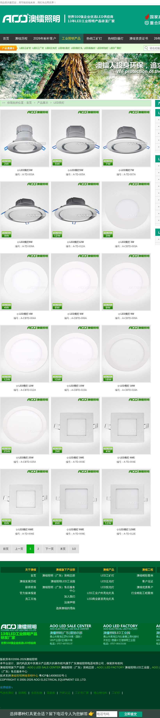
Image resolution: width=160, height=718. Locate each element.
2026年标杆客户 (44, 38)
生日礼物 (36, 692)
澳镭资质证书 (138, 38)
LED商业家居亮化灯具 (100, 598)
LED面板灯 (90, 48)
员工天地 (30, 598)
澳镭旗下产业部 (65, 569)
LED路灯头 (77, 48)
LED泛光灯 (51, 48)
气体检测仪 (7, 692)
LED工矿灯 (25, 48)
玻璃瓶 (22, 692)
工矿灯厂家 (82, 692)
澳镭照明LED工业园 (63, 581)
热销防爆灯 (116, 38)
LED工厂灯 (38, 48)
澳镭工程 (147, 569)
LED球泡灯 (102, 48)
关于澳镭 (30, 569)
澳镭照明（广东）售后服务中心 (58, 589)
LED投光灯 (107, 587)
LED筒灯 (59, 102)
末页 (63, 548)
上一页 (19, 548)
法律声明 (69, 602)
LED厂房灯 (115, 48)
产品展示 (42, 102)
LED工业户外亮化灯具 (100, 593)
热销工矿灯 (94, 38)
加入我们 (69, 596)
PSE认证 (65, 692)
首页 (6, 38)
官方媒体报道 (28, 593)
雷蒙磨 (51, 692)
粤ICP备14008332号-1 (53, 675)
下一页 (49, 548)
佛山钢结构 (100, 692)
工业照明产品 (71, 38)
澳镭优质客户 (145, 587)
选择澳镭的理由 (65, 608)
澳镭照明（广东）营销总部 (58, 575)
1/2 (74, 548)
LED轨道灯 (64, 48)
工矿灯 (116, 692)
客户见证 (147, 581)
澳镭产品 (108, 569)
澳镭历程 (21, 38)
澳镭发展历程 (28, 581)
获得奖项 (30, 587)
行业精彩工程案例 (142, 593)
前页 (6, 548)
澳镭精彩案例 (145, 575)
